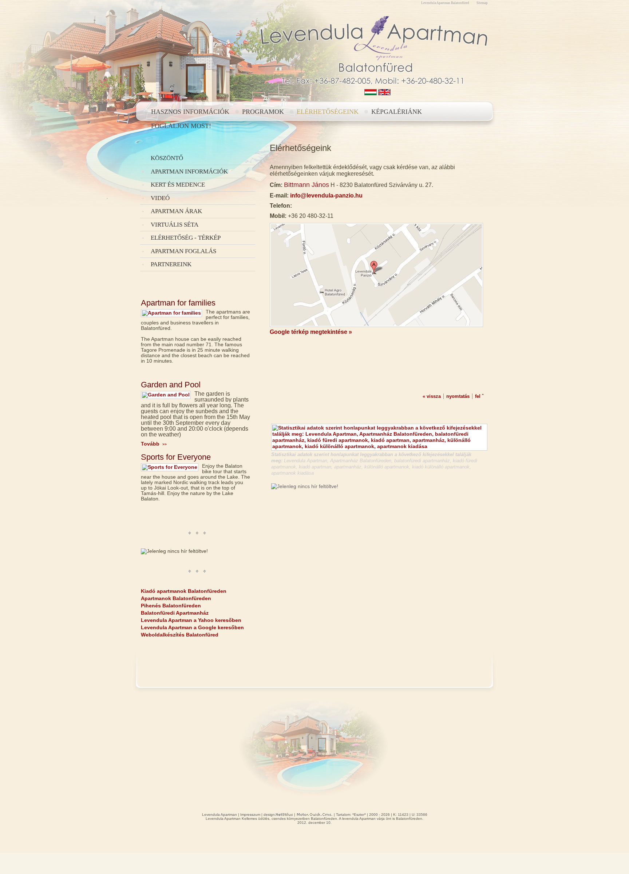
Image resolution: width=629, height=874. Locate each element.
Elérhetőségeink (328, 111)
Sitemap (482, 3)
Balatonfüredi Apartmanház (175, 613)
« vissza (432, 396)
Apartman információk (189, 171)
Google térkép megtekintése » (311, 332)
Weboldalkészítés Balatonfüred (179, 635)
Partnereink (171, 264)
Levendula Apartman (219, 815)
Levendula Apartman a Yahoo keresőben (191, 620)
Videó (160, 198)
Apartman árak (176, 211)
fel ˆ (479, 396)
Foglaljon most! (181, 125)
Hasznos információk (190, 111)
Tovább (154, 444)
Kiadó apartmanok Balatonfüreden (183, 591)
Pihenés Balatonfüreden (171, 605)
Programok (263, 111)
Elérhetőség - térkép (186, 237)
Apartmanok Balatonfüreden (176, 598)
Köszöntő (167, 158)
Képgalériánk (396, 111)
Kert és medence (178, 184)
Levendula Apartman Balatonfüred (445, 3)
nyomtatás (458, 396)
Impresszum (250, 815)
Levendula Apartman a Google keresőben (192, 627)
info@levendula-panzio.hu (326, 195)
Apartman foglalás (183, 251)
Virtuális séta (174, 224)
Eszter (359, 815)
